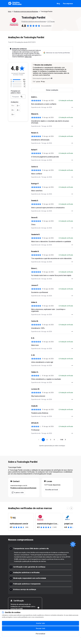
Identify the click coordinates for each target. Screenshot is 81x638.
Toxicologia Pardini (46, 11)
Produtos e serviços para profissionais (26, 11)
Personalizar (40, 634)
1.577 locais (51, 21)
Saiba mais (28, 56)
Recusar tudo (40, 628)
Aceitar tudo (40, 623)
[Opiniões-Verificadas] (15, 3)
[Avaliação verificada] (59, 100)
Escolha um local (51, 490)
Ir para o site (19, 492)
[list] (40, 521)
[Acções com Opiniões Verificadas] (72, 107)
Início (9, 11)
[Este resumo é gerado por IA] (51, 78)
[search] (21, 97)
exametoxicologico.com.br (18, 485)
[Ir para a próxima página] (65, 439)
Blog (58, 3)
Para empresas (68, 3)
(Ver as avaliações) (46, 25)
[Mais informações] (38, 607)
